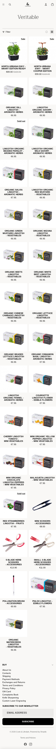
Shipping (6, 676)
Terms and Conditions (12, 685)
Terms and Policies (28, 738)
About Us (6, 670)
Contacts (6, 673)
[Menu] (3, 4)
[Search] (10, 4)
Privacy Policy (8, 688)
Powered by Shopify (38, 732)
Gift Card (6, 691)
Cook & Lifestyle (22, 732)
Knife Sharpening (10, 697)
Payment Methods (11, 679)
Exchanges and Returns (13, 682)
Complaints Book (10, 694)
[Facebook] (25, 744)
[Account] (46, 4)
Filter (8, 32)
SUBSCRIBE (28, 721)
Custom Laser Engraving (14, 701)
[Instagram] (30, 744)
